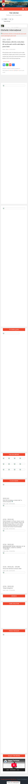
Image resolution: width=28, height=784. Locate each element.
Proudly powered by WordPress (8, 779)
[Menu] (2, 9)
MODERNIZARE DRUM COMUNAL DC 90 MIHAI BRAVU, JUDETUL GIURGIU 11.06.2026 (14, 547)
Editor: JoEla (5, 49)
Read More (6, 61)
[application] (14, 765)
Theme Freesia (14, 781)
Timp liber (17, 566)
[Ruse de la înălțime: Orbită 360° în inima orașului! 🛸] (2, 25)
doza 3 (9, 68)
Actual (4, 519)
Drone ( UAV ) (6, 498)
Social (4, 39)
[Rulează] (5, 770)
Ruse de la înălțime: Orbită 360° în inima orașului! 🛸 (12, 500)
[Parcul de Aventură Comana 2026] (14, 558)
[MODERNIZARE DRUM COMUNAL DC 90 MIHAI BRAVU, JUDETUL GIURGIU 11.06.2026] (14, 536)
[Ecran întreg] (23, 770)
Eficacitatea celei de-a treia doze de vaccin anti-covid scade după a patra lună (13, 44)
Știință (8, 39)
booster (4, 68)
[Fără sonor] (20, 770)
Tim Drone (14, 13)
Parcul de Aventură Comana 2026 (12, 568)
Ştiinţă (16, 70)
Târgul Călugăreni (8, 588)
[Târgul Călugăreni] (14, 578)
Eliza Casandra (15, 68)
